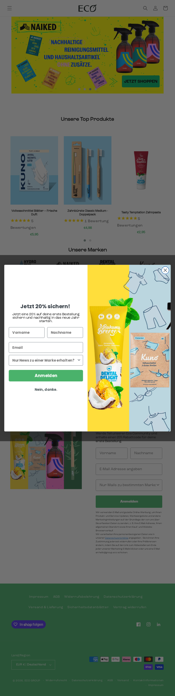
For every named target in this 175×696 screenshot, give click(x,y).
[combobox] (44, 360)
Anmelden (46, 375)
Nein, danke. (46, 389)
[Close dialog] (165, 270)
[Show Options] (79, 360)
